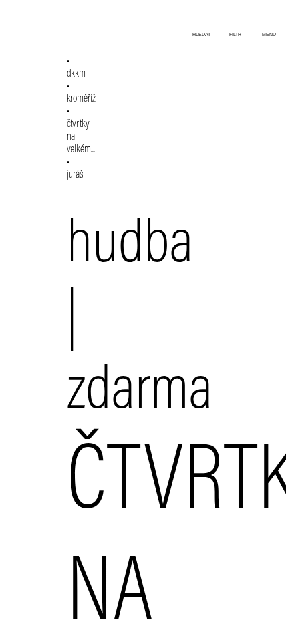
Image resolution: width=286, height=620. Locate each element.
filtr (235, 34)
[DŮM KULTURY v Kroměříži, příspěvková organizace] (52, 18)
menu (269, 34)
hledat (201, 34)
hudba (130, 246)
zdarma (139, 393)
